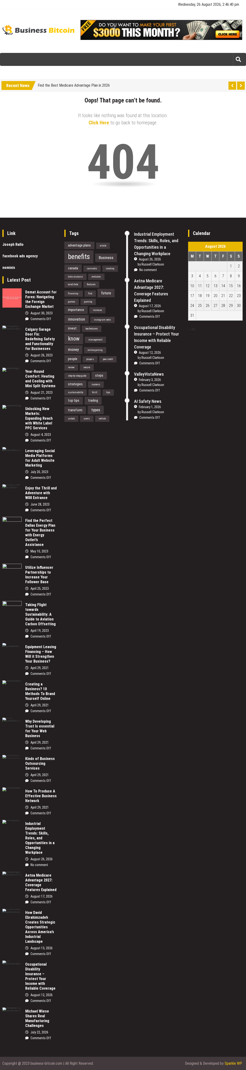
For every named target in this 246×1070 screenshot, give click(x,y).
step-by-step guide (77, 375)
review (71, 367)
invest (72, 328)
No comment (39, 865)
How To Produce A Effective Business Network (41, 796)
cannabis (92, 268)
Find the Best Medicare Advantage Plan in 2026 (74, 84)
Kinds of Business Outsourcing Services (40, 763)
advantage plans (79, 245)
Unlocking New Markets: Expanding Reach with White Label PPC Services (39, 418)
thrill (94, 392)
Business (106, 257)
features (91, 284)
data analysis (75, 276)
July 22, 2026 (39, 1032)
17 (192, 295)
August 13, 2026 (42, 948)
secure (86, 367)
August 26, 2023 (42, 355)
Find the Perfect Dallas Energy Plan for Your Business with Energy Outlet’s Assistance (40, 532)
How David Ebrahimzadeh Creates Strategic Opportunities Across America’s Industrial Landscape (40, 927)
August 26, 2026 (42, 859)
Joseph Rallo (13, 244)
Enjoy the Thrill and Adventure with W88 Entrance (41, 493)
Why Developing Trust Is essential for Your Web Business (39, 728)
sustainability (75, 392)
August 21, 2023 (42, 392)
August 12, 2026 (42, 995)
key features (92, 328)
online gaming (95, 350)
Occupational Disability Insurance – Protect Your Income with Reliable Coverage (40, 976)
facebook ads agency (20, 256)
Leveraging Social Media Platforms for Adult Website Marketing (40, 458)
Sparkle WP (233, 1063)
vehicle (102, 418)
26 (207, 305)
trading (93, 400)
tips (108, 392)
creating (110, 268)
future (106, 293)
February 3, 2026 (150, 380)
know (74, 339)
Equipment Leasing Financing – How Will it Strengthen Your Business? (40, 654)
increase (97, 310)
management (95, 339)
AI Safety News (147, 401)
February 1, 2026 (150, 407)
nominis (8, 267)
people (72, 359)
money (73, 349)
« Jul (191, 329)
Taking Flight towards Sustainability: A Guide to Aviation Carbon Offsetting (40, 614)
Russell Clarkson (152, 264)
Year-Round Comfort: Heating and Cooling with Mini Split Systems (40, 378)
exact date (73, 284)
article (103, 245)
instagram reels (102, 319)
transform (75, 410)
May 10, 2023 (39, 551)
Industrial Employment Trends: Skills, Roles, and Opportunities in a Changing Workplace (40, 838)
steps (99, 375)
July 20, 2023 (39, 472)
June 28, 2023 (40, 504)
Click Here (99, 123)
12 (207, 286)
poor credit (108, 359)
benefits (79, 257)
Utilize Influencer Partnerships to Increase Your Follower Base (39, 574)
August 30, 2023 (42, 313)
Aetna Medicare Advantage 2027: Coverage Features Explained (40, 882)
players (90, 359)
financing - (73, 293)
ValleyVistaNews (149, 374)
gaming (88, 301)
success (96, 384)
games (71, 301)
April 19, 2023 (40, 631)
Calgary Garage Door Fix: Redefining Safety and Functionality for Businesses (40, 339)
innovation (76, 319)
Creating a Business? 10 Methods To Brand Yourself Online (40, 691)
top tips (73, 400)
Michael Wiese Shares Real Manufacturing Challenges (37, 1018)
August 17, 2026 (42, 896)
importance (76, 310)
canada (73, 268)
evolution (96, 276)
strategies (75, 384)
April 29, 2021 (40, 668)
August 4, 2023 (41, 435)
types (95, 409)
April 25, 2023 (40, 588)
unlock (71, 418)
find (90, 293)
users (87, 418)
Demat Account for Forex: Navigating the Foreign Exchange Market (41, 299)
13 (215, 286)
